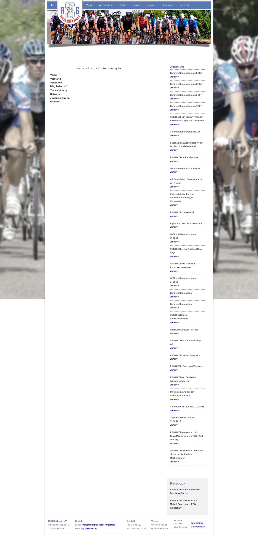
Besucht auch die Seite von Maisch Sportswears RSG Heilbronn (183, 504)
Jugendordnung (60, 98)
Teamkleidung (58, 90)
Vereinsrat (56, 82)
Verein (54, 75)
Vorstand (55, 78)
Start (52, 5)
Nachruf (55, 101)
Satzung (55, 94)
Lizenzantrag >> (111, 68)
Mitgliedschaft (58, 86)
